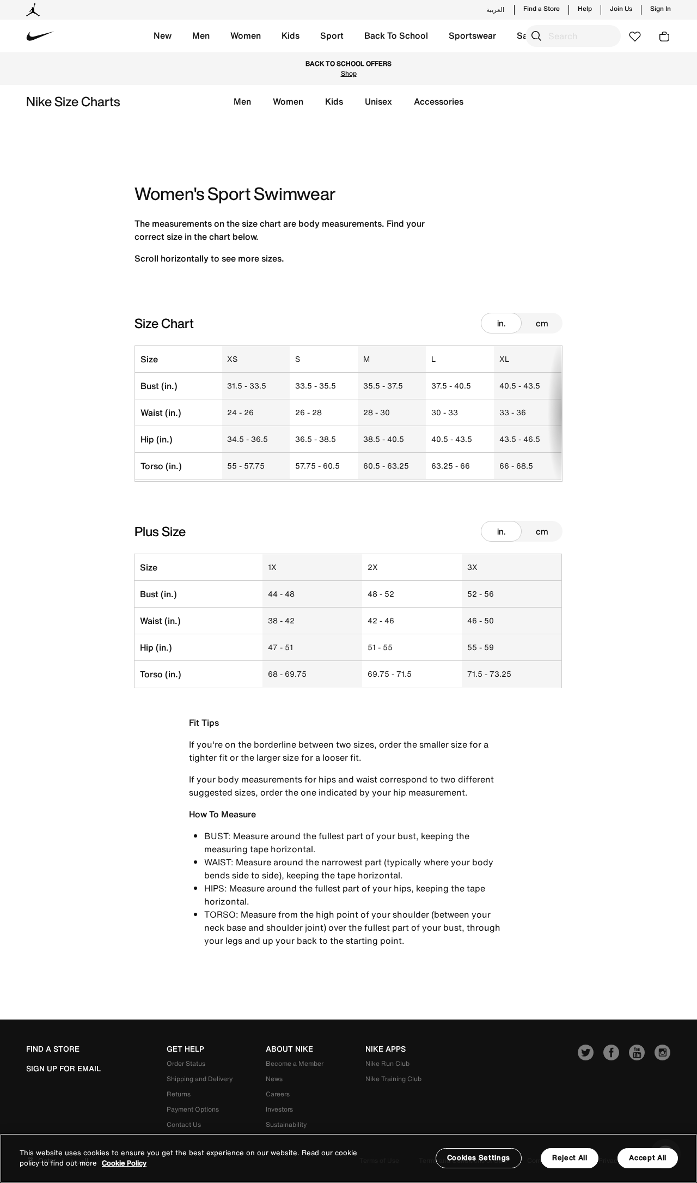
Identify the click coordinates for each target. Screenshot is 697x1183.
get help (185, 1049)
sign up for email (63, 1068)
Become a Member (294, 1063)
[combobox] (573, 36)
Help (585, 9)
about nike (289, 1049)
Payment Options (193, 1109)
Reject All (570, 1157)
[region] (348, 1158)
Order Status (186, 1063)
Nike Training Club (393, 1078)
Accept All (648, 1157)
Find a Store (541, 9)
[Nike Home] (40, 36)
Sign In (660, 9)
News (274, 1078)
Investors (279, 1109)
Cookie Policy (124, 1163)
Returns (179, 1094)
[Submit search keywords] (536, 36)
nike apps (385, 1049)
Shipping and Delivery (200, 1078)
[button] (162, 36)
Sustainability (286, 1124)
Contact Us (184, 1124)
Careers (278, 1094)
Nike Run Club (387, 1063)
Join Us (621, 9)
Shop (349, 73)
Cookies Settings (478, 1157)
